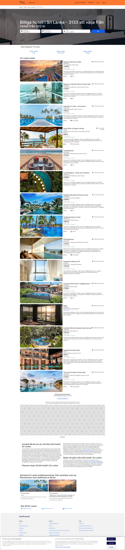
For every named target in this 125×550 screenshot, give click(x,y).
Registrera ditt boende (80, 2)
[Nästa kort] (104, 52)
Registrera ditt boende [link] (23, 525)
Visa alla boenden (62, 398)
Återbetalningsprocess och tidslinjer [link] (86, 530)
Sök (98, 31)
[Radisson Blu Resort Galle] (62, 71)
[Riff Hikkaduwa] (62, 248)
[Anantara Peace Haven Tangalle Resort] (62, 292)
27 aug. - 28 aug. (34, 51)
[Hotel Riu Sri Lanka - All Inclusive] (62, 115)
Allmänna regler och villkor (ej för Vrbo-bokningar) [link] (59, 530)
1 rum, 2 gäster (70, 32)
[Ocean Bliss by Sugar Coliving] (62, 137)
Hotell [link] (25, 7)
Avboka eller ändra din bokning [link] (85, 525)
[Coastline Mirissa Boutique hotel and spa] (62, 337)
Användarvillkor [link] (52, 528)
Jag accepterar (111, 538)
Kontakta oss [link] (81, 523)
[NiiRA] (62, 314)
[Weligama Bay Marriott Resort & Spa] (62, 204)
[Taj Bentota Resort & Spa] (62, 226)
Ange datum (26, 32)
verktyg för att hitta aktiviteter (93, 461)
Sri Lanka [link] (33, 7)
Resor (98, 2)
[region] (62, 543)
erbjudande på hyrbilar (87, 450)
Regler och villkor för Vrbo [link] (54, 532)
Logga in (104, 2)
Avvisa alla (111, 543)
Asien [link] (29, 7)
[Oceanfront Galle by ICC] (62, 270)
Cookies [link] (50, 525)
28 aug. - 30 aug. (88, 51)
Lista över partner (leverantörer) (62, 547)
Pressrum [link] (21, 530)
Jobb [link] (20, 523)
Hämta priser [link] (66, 310)
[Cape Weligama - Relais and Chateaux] (62, 181)
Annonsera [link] (21, 535)
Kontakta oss (91, 2)
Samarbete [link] (21, 528)
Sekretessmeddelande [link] (53, 523)
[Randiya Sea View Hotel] (62, 359)
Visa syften (111, 547)
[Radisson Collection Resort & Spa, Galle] (62, 93)
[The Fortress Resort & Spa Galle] (62, 381)
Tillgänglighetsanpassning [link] (54, 535)
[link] (31, 509)
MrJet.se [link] (21, 7)
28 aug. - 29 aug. (61, 51)
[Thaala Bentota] (62, 159)
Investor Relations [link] (22, 532)
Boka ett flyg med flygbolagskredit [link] (86, 528)
